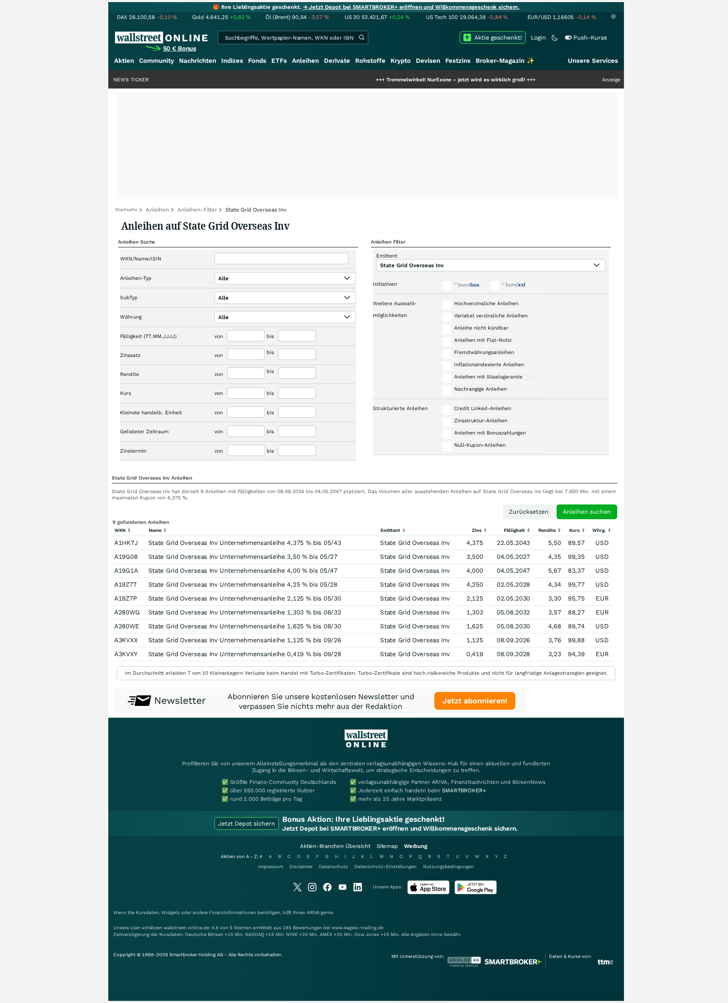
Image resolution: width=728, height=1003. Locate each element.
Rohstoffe (370, 60)
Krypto (401, 60)
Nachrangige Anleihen (480, 389)
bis (270, 336)
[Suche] (361, 37)
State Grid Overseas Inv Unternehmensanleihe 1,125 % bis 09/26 (244, 640)
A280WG (126, 612)
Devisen (428, 60)
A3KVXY (125, 654)
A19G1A (126, 570)
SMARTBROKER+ (464, 790)
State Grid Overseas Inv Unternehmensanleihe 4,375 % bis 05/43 (244, 543)
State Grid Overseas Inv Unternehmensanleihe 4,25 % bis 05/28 (242, 584)
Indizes (232, 60)
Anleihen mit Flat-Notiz (482, 340)
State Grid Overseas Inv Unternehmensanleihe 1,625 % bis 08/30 (244, 626)
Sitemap (387, 846)
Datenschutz (333, 866)
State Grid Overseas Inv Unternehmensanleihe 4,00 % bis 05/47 (242, 570)
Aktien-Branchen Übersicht (335, 846)
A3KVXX (125, 640)
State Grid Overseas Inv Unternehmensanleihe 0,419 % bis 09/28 (244, 654)
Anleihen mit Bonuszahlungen (490, 433)
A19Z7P (125, 598)
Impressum (270, 866)
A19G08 (125, 556)
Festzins (458, 60)
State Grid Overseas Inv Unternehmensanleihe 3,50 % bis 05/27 (242, 556)
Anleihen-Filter (197, 209)
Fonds (257, 60)
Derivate (337, 60)
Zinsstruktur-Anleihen (480, 421)
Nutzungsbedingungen (448, 866)
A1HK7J (125, 543)
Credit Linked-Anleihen (482, 408)
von (218, 336)
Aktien (124, 60)
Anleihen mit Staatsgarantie (488, 377)
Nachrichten (197, 60)
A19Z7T (125, 584)
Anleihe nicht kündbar (481, 328)
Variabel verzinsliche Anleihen (490, 316)
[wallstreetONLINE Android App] (476, 892)
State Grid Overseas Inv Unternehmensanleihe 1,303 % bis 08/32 (244, 612)
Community (156, 60)
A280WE (126, 626)
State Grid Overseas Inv (415, 543)
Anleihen (305, 60)
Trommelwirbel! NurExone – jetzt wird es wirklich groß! (428, 80)
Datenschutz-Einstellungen (385, 866)
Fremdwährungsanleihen (484, 352)
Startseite (126, 209)
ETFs (279, 60)
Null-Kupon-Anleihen (480, 445)
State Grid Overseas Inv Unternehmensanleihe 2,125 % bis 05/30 (244, 598)
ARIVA (313, 912)
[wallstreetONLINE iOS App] (428, 892)
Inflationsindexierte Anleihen (489, 364)
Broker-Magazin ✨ (505, 60)
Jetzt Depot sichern (246, 823)
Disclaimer (301, 866)
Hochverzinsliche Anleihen (486, 303)
